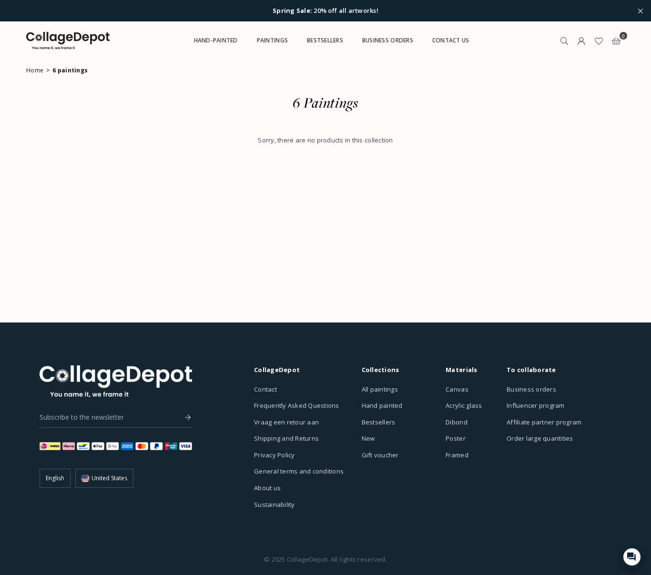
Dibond (457, 422)
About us (267, 488)
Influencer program (536, 405)
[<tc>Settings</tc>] (581, 40)
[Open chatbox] (631, 556)
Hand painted (382, 405)
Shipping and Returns (286, 438)
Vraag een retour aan (286, 422)
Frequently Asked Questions (296, 405)
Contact (265, 389)
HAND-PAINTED (216, 40)
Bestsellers (379, 422)
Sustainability (274, 504)
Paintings (272, 40)
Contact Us (450, 40)
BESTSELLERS (325, 40)
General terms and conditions (299, 471)
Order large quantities (540, 438)
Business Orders (387, 40)
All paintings (380, 389)
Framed (457, 455)
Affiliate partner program (544, 422)
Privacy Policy (274, 455)
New (368, 438)
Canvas (457, 389)
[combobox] (104, 478)
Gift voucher (380, 455)
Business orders (531, 389)
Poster (456, 438)
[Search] (564, 40)
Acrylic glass (464, 405)
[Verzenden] (185, 417)
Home (34, 70)
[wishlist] (598, 40)
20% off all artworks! (325, 11)
